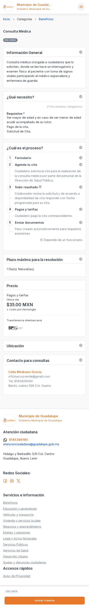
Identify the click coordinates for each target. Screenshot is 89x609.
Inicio (6, 19)
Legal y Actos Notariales (20, 538)
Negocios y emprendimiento (22, 526)
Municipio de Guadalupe (35, 5)
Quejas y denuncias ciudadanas (24, 562)
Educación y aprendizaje (20, 508)
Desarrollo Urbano (15, 556)
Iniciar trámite (44, 600)
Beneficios (46, 19)
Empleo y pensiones (16, 532)
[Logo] (8, 7)
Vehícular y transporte (18, 514)
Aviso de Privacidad (16, 576)
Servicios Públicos (15, 544)
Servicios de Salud (15, 550)
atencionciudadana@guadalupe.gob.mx (31, 444)
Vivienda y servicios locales (22, 520)
